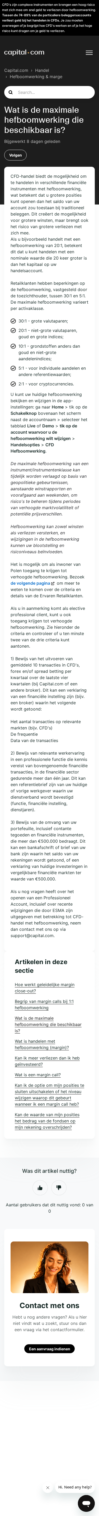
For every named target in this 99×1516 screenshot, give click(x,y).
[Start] (24, 53)
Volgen (15, 155)
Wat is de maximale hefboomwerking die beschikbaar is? (48, 1024)
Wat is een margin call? (38, 1074)
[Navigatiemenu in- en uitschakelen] (89, 52)
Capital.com (16, 70)
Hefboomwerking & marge (36, 76)
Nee (59, 1187)
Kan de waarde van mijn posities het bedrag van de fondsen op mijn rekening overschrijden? (47, 1121)
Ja (40, 1187)
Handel (42, 70)
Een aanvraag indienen (49, 1349)
